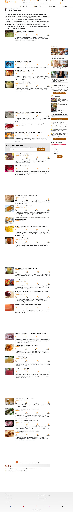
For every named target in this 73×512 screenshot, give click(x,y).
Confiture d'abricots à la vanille (23, 206)
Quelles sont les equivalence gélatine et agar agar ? (29, 124)
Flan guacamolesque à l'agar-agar (24, 31)
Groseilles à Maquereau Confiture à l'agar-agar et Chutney (31, 333)
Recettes (24, 6)
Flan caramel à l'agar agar (22, 238)
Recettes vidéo (9, 495)
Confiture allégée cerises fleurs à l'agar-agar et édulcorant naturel (31, 292)
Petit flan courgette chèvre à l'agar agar (26, 268)
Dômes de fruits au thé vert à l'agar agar (26, 280)
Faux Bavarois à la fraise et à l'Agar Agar (26, 420)
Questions (52, 6)
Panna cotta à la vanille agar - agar (25, 82)
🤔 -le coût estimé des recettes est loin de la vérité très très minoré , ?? (59, 134)
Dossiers (38, 6)
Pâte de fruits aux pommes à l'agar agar (26, 195)
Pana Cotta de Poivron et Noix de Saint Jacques (28, 132)
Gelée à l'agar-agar (11, 468)
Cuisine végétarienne (22, 470)
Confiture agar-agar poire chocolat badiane (27, 431)
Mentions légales (41, 500)
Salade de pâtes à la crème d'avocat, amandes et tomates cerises (62, 100)
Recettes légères (11, 470)
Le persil (55, 149)
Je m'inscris (41, 149)
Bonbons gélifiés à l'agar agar (23, 61)
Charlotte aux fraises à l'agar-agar (24, 70)
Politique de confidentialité (44, 495)
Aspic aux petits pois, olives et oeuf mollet (27, 409)
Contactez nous (41, 493)
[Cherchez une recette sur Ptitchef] (60, 3)
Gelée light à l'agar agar (21, 357)
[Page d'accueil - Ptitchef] (5, 8)
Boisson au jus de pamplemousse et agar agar (28, 304)
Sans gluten (26, 0)
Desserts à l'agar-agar (35, 468)
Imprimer (64, 112)
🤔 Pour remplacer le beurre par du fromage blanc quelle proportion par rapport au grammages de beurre (59, 126)
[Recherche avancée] (63, 3)
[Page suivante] (35, 462)
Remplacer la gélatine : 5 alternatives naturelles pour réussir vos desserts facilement (32, 218)
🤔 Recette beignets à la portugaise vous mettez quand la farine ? (59, 130)
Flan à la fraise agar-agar (22, 368)
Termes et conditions (42, 498)
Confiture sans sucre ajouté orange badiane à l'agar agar (31, 226)
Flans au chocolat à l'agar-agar (23, 154)
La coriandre (55, 153)
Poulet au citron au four (62, 104)
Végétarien (34, 0)
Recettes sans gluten (23, 468)
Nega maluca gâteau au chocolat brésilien (62, 110)
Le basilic (55, 147)
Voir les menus (57, 112)
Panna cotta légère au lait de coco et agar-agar (28, 112)
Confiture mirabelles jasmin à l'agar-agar (26, 345)
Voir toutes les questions (62, 136)
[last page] (38, 462)
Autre (65, 6)
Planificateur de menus (58, 92)
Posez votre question (60, 138)
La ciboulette (56, 151)
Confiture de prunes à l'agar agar (24, 398)
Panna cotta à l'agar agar (22, 165)
